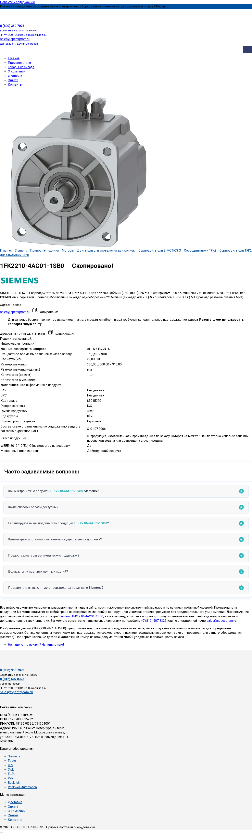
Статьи (13, 815)
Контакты (15, 84)
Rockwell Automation (22, 787)
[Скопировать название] (69, 265)
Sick (11, 769)
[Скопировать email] (34, 310)
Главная (13, 58)
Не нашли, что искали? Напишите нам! (36, 644)
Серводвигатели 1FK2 (200, 250)
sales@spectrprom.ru (15, 312)
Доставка (15, 76)
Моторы (68, 250)
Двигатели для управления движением (106, 250)
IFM (10, 765)
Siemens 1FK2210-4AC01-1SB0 (80, 616)
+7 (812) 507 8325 (154, 621)
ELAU (11, 774)
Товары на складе (21, 67)
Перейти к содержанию (17, 2)
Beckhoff (14, 783)
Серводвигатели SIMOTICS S (160, 250)
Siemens (21, 250)
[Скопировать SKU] (51, 332)
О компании (16, 71)
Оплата (13, 80)
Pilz (10, 778)
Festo (12, 761)
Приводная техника (44, 250)
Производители (19, 63)
